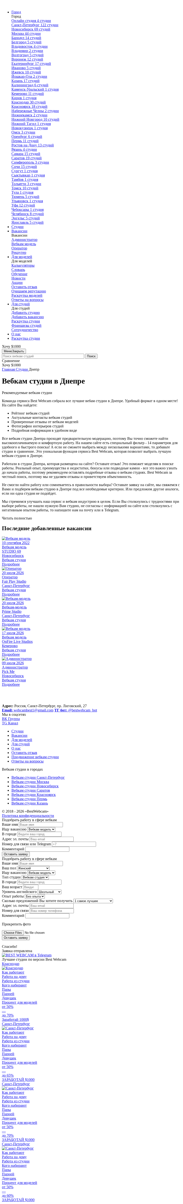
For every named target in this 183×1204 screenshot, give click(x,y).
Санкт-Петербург (34, 25)
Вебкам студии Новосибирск (35, 786)
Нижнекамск (29, 115)
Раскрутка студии (25, 321)
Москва (26, 33)
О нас (16, 334)
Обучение (19, 274)
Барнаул (26, 38)
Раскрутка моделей (26, 295)
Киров (23, 98)
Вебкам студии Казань (29, 803)
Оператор (19, 248)
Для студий (20, 304)
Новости (18, 278)
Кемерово (27, 94)
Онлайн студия (31, 21)
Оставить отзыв (24, 287)
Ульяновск (27, 201)
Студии (17, 227)
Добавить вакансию (27, 317)
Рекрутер (18, 252)
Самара (25, 154)
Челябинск (27, 214)
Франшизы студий (26, 325)
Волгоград (27, 55)
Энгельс (25, 218)
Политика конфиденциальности (28, 816)
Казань (25, 81)
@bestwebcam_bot (75, 710)
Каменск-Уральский (35, 89)
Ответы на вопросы (27, 300)
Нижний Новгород (35, 119)
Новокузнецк (29, 128)
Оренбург (26, 137)
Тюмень (25, 197)
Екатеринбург (31, 64)
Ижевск (26, 72)
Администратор (24, 240)
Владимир (27, 51)
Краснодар (28, 102)
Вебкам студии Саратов (30, 790)
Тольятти (26, 184)
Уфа (23, 205)
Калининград (29, 85)
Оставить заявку (16, 854)
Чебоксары (27, 210)
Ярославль (27, 222)
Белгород (26, 42)
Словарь (18, 270)
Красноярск (29, 106)
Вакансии (19, 231)
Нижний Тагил (31, 124)
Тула (22, 192)
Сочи (24, 167)
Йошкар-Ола (29, 76)
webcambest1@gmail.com (27, 710)
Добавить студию (25, 313)
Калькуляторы (23, 265)
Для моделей (21, 257)
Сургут (24, 171)
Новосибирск (30, 29)
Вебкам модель (23, 244)
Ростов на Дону (32, 145)
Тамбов (24, 179)
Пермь (25, 141)
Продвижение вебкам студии (35, 757)
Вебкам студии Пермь (29, 799)
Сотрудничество (24, 330)
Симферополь (30, 162)
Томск (24, 188)
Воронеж (27, 59)
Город (16, 12)
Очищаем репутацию (28, 291)
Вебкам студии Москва (30, 782)
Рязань (24, 149)
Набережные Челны (35, 111)
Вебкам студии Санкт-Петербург (38, 777)
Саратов (26, 158)
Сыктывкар (28, 175)
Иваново (26, 68)
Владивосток (29, 46)
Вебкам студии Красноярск (33, 795)
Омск (23, 132)
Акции (17, 282)
